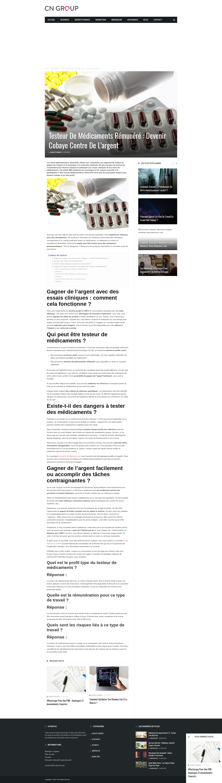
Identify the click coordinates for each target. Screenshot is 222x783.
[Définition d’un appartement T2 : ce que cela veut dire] (141, 735)
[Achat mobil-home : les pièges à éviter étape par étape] (141, 765)
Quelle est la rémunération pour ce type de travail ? (72, 274)
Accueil (51, 20)
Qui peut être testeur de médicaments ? (68, 261)
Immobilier (116, 20)
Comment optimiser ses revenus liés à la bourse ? (108, 700)
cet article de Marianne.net (69, 456)
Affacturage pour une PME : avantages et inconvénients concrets (200, 772)
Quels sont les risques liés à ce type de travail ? (71, 279)
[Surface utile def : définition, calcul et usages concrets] (141, 745)
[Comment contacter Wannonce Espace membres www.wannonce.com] (157, 239)
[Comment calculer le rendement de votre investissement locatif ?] (157, 181)
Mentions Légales (52, 751)
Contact (158, 20)
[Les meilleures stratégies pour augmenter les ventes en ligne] (157, 265)
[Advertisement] (111, 41)
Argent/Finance (82, 20)
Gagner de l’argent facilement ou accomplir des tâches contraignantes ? (80, 266)
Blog (145, 20)
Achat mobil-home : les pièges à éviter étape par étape (162, 764)
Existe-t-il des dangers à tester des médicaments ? (73, 264)
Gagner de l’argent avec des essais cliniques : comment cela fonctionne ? (81, 258)
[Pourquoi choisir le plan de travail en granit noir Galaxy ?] (157, 211)
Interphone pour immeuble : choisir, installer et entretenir (160, 754)
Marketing (100, 20)
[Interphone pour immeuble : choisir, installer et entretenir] (141, 755)
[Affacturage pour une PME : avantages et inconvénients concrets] (204, 752)
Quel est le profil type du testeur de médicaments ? (72, 269)
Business (65, 20)
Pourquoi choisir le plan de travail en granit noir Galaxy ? (156, 218)
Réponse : (59, 271)
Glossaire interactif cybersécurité (58, 760)
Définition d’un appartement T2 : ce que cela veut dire (162, 734)
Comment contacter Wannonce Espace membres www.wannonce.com (157, 244)
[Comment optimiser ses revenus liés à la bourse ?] (109, 678)
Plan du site (49, 754)
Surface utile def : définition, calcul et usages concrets (162, 744)
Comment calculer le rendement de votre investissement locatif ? (156, 188)
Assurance (132, 20)
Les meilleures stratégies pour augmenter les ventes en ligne (154, 269)
